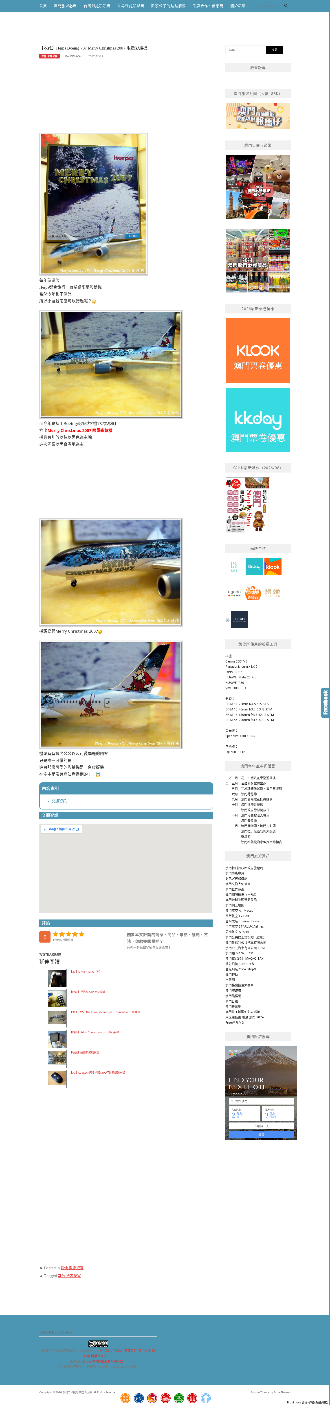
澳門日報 (231, 1001)
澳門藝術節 (274, 788)
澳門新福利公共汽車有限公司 (245, 942)
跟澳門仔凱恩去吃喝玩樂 (106, 1361)
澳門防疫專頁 (234, 873)
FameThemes (282, 1392)
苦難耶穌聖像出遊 (253, 783)
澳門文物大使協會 (238, 884)
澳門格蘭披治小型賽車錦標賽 (261, 842)
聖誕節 (246, 836)
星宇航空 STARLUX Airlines (244, 926)
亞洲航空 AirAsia (237, 932)
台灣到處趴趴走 (97, 5)
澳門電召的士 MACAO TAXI (244, 958)
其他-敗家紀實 (49, 56)
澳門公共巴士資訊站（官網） (245, 937)
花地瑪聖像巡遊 (252, 788)
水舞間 (230, 980)
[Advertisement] (126, 98)
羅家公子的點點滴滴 (168, 5)
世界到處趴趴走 (130, 5)
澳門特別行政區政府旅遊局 (244, 868)
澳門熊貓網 (233, 996)
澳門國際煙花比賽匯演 (257, 799)
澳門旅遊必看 (65, 5)
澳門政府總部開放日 (255, 810)
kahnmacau (74, 56)
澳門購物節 (249, 826)
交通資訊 (59, 801)
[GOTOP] (205, 1398)
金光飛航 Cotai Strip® (241, 969)
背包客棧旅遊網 (236, 878)
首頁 (43, 5)
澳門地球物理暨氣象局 (241, 900)
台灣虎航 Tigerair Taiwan (243, 921)
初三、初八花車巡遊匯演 (258, 778)
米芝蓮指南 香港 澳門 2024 (244, 1017)
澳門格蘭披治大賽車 (255, 815)
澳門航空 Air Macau (239, 910)
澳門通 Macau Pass (239, 953)
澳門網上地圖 (234, 905)
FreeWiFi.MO (234, 1022)
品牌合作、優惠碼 (208, 5)
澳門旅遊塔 (233, 990)
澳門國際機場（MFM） (241, 894)
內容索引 (50, 788)
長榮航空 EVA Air (237, 916)
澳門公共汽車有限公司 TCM (245, 948)
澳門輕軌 (231, 974)
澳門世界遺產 (234, 889)
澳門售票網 (233, 1006)
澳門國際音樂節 (252, 804)
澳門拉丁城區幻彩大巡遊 (258, 831)
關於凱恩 (238, 5)
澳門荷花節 (249, 794)
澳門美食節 (249, 820)
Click (325, 703)
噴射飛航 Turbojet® (239, 964)
